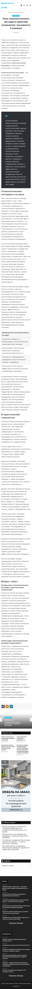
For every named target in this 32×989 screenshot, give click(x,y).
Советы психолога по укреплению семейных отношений (8, 738)
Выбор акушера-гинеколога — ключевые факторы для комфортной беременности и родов (15, 829)
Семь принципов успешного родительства (21, 738)
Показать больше (16, 923)
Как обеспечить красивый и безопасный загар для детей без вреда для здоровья (15, 847)
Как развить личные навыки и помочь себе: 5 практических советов (8, 747)
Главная (12, 12)
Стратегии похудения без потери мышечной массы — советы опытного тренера (16, 841)
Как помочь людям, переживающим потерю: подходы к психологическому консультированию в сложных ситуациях (23, 748)
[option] (16, 720)
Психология (19, 12)
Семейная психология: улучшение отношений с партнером (13, 723)
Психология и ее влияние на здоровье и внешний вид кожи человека (15, 836)
